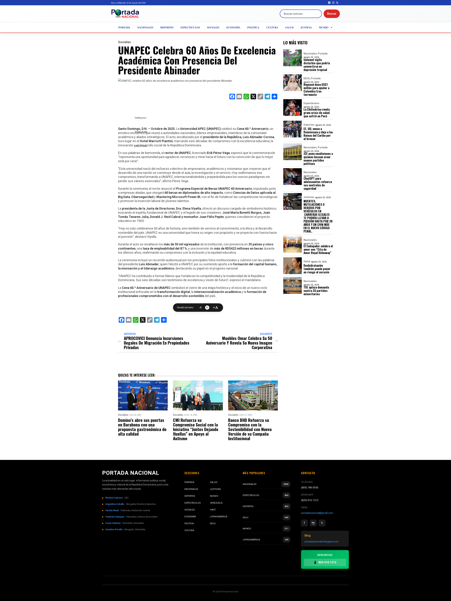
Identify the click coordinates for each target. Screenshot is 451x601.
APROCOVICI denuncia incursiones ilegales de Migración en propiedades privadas (156, 342)
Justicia (306, 27)
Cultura (272, 27)
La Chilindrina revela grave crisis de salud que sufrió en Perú (317, 113)
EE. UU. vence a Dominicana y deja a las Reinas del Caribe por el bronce (318, 133)
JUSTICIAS (215, 489)
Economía (233, 27)
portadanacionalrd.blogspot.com (322, 541)
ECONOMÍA (190, 516)
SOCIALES (189, 509)
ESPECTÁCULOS (192, 502)
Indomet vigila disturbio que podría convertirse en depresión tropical (317, 64)
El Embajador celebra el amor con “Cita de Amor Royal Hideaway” (318, 249)
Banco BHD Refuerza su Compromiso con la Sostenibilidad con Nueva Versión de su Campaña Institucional (250, 429)
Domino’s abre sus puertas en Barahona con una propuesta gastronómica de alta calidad (142, 427)
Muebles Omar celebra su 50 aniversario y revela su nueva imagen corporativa (239, 342)
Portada (124, 27)
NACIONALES (191, 489)
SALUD (213, 482)
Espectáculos (190, 27)
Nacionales (145, 27)
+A (215, 307)
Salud (289, 27)
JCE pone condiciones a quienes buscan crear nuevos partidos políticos (318, 158)
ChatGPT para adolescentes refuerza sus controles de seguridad (318, 183)
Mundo (323, 27)
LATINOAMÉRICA (218, 516)
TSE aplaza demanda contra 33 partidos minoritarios (316, 291)
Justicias (309, 197)
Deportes (167, 27)
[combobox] (301, 14)
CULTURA (189, 530)
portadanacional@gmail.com (317, 513)
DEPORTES (189, 496)
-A (200, 307)
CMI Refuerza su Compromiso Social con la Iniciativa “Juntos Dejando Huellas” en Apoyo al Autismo (195, 429)
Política (253, 27)
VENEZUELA (216, 502)
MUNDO (214, 496)
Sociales (213, 27)
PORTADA (189, 482)
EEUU (307, 78)
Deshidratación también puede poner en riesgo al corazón (317, 269)
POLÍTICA (189, 523)
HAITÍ (212, 509)
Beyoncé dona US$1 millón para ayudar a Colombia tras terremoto (316, 89)
